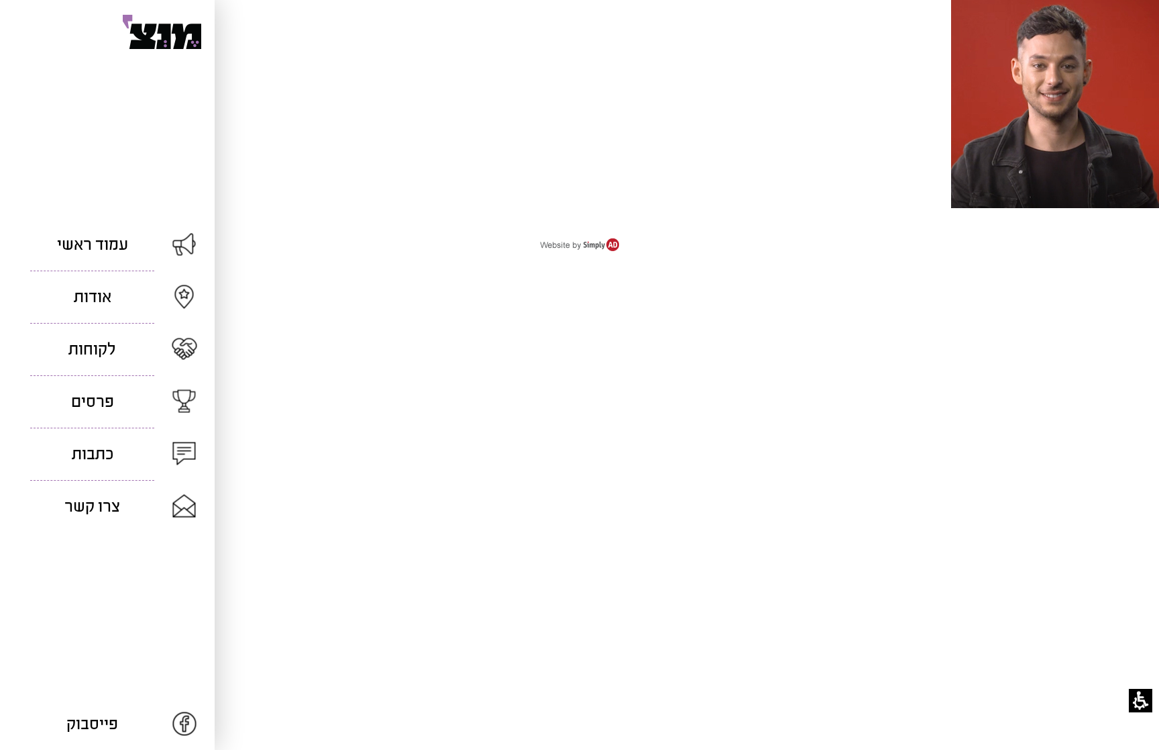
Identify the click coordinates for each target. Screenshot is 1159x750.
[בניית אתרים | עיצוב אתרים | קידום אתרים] (579, 248)
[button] (1140, 700)
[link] (107, 724)
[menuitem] (107, 244)
